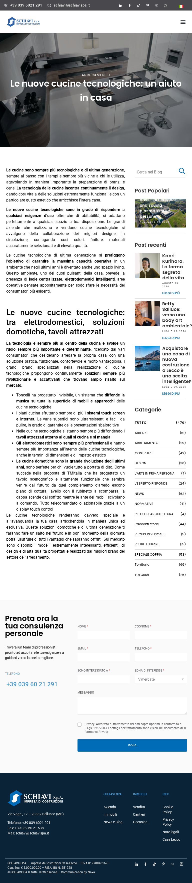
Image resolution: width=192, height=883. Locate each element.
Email (83, 648)
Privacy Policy (168, 821)
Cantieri (139, 814)
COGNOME (143, 626)
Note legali (170, 832)
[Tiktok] (138, 5)
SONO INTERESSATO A (94, 670)
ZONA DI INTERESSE (149, 670)
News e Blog (113, 822)
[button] (183, 22)
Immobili (110, 814)
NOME (83, 626)
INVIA (132, 745)
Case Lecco (171, 839)
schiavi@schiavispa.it (72, 5)
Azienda (110, 807)
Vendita (139, 807)
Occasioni (140, 822)
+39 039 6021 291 (26, 5)
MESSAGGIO (86, 692)
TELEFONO (143, 648)
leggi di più (171, 293)
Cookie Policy (167, 809)
